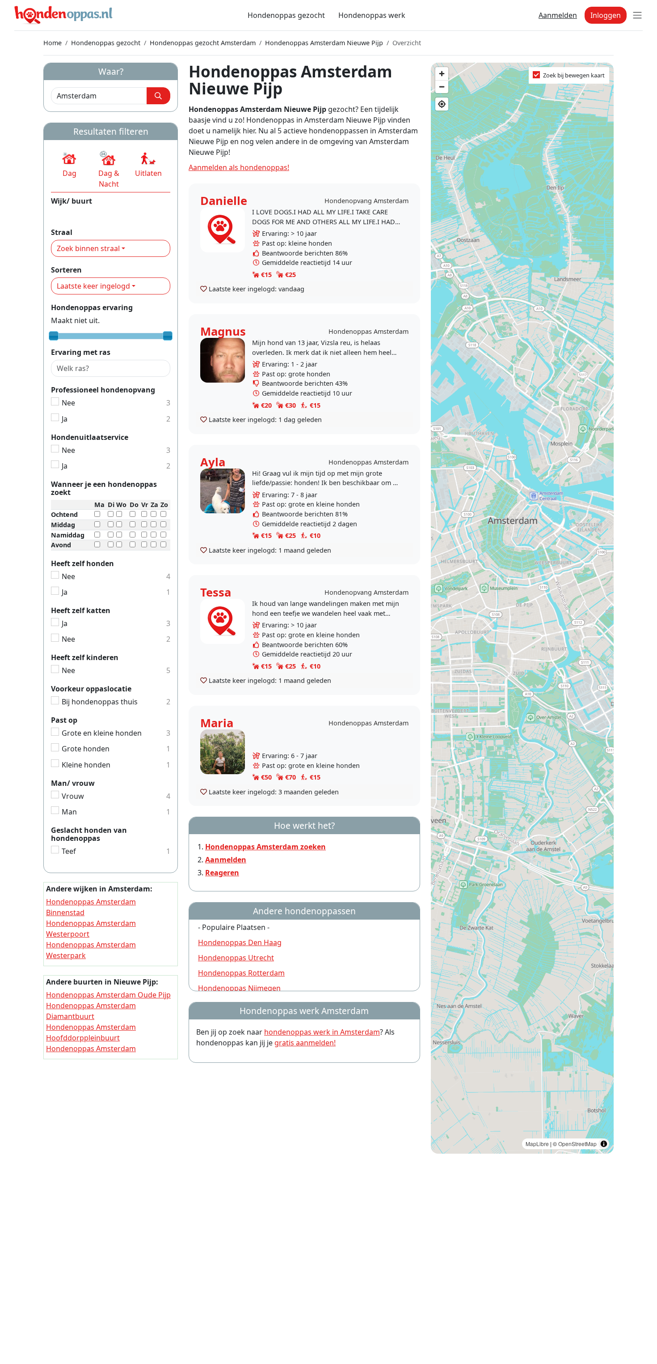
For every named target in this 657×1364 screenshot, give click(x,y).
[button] (69, 164)
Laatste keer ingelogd (93, 286)
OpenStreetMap (577, 1143)
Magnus (223, 331)
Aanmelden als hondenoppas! (239, 167)
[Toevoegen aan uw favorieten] (203, 288)
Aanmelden (558, 15)
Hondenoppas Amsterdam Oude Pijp (108, 995)
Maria (216, 723)
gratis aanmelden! (305, 1043)
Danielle (223, 201)
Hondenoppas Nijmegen (239, 988)
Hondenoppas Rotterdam (241, 973)
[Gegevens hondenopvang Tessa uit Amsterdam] (222, 620)
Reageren (222, 873)
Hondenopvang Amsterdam (366, 200)
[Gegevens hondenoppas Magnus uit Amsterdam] (222, 359)
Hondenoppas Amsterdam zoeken (265, 847)
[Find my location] (441, 104)
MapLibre (537, 1143)
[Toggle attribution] (603, 1143)
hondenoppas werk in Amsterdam (322, 1032)
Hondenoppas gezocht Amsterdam (203, 42)
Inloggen (605, 15)
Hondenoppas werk (371, 15)
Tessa (215, 592)
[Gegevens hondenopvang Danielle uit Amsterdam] (222, 229)
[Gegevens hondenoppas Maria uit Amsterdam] (222, 751)
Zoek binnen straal (88, 248)
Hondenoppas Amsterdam (368, 331)
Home (52, 42)
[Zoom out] (441, 86)
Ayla (212, 462)
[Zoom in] (441, 73)
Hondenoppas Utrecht (236, 958)
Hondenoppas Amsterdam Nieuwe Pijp (324, 42)
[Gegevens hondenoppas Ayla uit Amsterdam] (222, 490)
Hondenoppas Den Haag (240, 942)
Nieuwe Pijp (71, 214)
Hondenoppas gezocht (286, 15)
